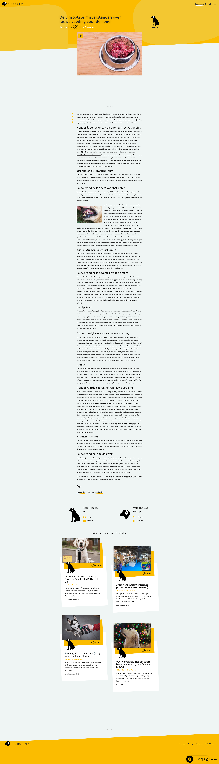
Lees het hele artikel (72, 599)
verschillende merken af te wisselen (89, 155)
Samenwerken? (200, 4)
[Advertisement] (109, 93)
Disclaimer (199, 744)
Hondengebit (81, 492)
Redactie (155, 27)
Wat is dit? (90, 27)
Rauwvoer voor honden (95, 492)
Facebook (90, 520)
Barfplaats (80, 146)
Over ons (182, 744)
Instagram (90, 517)
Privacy (190, 744)
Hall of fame (209, 744)
